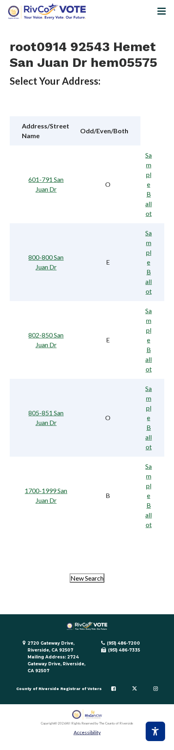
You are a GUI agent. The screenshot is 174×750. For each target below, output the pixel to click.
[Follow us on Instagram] (155, 689)
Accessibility (87, 732)
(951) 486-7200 (123, 643)
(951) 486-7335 (124, 650)
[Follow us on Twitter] (134, 689)
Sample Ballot (148, 184)
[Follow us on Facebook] (113, 689)
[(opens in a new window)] (87, 714)
